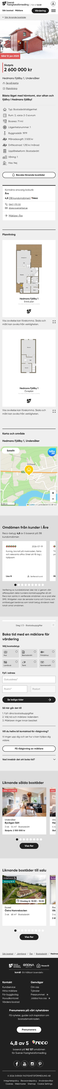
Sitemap (32, 1084)
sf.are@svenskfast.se (18, 208)
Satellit (11, 450)
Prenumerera (29, 1029)
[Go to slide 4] (26, 585)
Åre (31, 954)
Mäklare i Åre (16, 215)
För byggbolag (10, 994)
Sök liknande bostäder (15, 17)
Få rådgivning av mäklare (29, 748)
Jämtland (21, 954)
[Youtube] (24, 1063)
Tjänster (35, 990)
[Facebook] (17, 1063)
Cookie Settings (44, 1084)
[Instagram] (32, 1063)
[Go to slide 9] (43, 585)
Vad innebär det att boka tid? (18, 759)
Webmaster (20, 1084)
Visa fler (29, 845)
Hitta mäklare (9, 990)
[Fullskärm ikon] (54, 322)
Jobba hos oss (39, 998)
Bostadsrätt (41, 954)
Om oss (35, 987)
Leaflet (32, 504)
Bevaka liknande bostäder (30, 175)
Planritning (11, 88)
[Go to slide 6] (32, 585)
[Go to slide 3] (22, 585)
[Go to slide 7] (36, 585)
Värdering (40, 10)
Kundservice (8, 987)
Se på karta (12, 83)
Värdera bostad (10, 1002)
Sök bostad (7, 10)
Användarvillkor (46, 1080)
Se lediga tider (15, 699)
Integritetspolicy (11, 1080)
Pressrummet (38, 994)
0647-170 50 (15, 204)
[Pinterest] (40, 1063)
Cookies (10, 1084)
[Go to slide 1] (15, 585)
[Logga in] (53, 3)
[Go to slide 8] (39, 585)
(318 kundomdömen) (19, 198)
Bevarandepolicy (29, 1080)
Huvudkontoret (10, 998)
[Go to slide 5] (29, 585)
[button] (53, 10)
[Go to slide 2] (19, 585)
